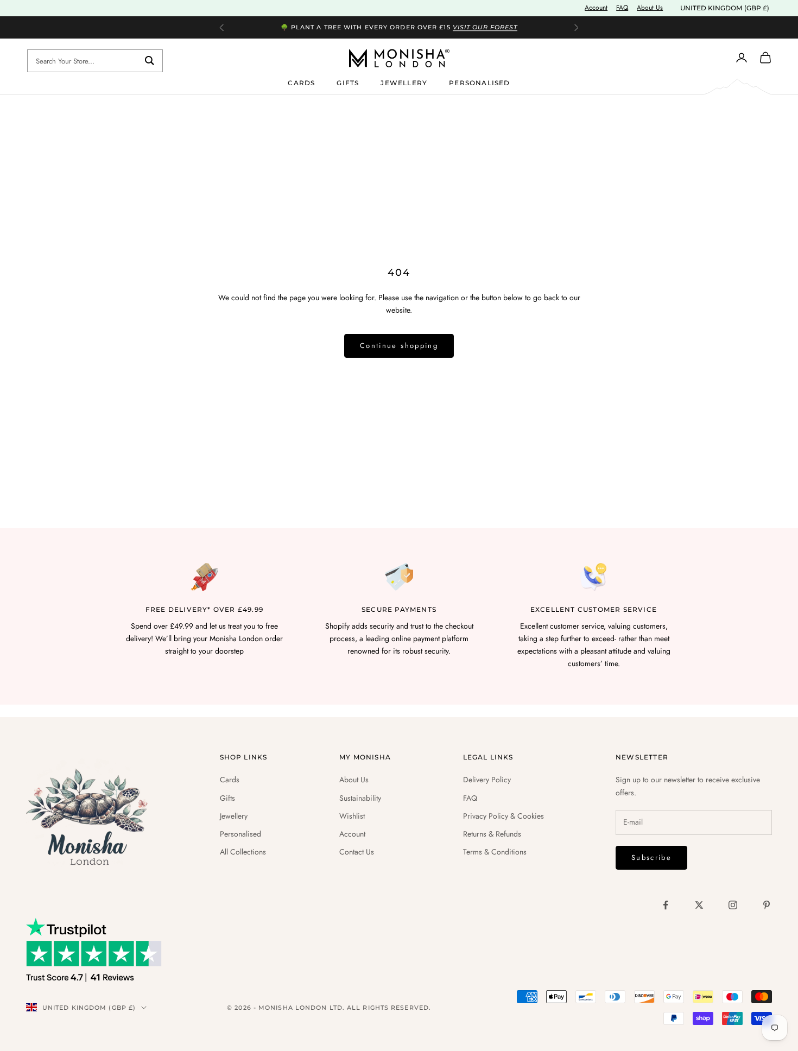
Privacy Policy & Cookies (503, 816)
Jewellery (404, 82)
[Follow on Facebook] (665, 905)
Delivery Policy (487, 779)
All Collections (243, 851)
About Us (650, 7)
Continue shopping (399, 345)
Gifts (348, 82)
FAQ (622, 7)
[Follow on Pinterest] (766, 905)
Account (596, 7)
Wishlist (352, 816)
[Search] (149, 61)
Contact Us (356, 851)
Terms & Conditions (495, 851)
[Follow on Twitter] (699, 905)
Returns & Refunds (492, 833)
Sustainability (360, 798)
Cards (301, 82)
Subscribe (651, 857)
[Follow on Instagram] (732, 905)
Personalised (479, 82)
